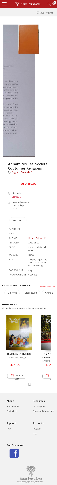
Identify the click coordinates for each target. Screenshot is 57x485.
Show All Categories (47, 286)
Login (35, 433)
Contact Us (12, 411)
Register (37, 428)
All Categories (39, 406)
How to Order (13, 406)
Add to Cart (19, 376)
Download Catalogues (43, 411)
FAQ (9, 428)
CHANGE (16, 196)
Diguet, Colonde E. (22, 172)
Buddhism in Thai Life (19, 354)
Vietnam (18, 220)
